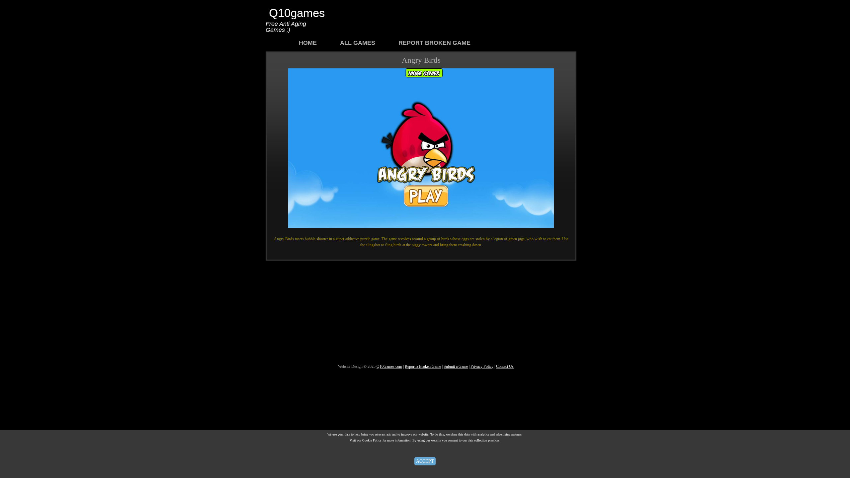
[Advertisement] (456, 18)
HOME (308, 43)
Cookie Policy (372, 440)
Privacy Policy (481, 366)
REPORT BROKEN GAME (434, 43)
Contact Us (505, 366)
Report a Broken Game (423, 366)
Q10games (297, 12)
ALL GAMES (357, 43)
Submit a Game (456, 366)
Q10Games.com (389, 366)
